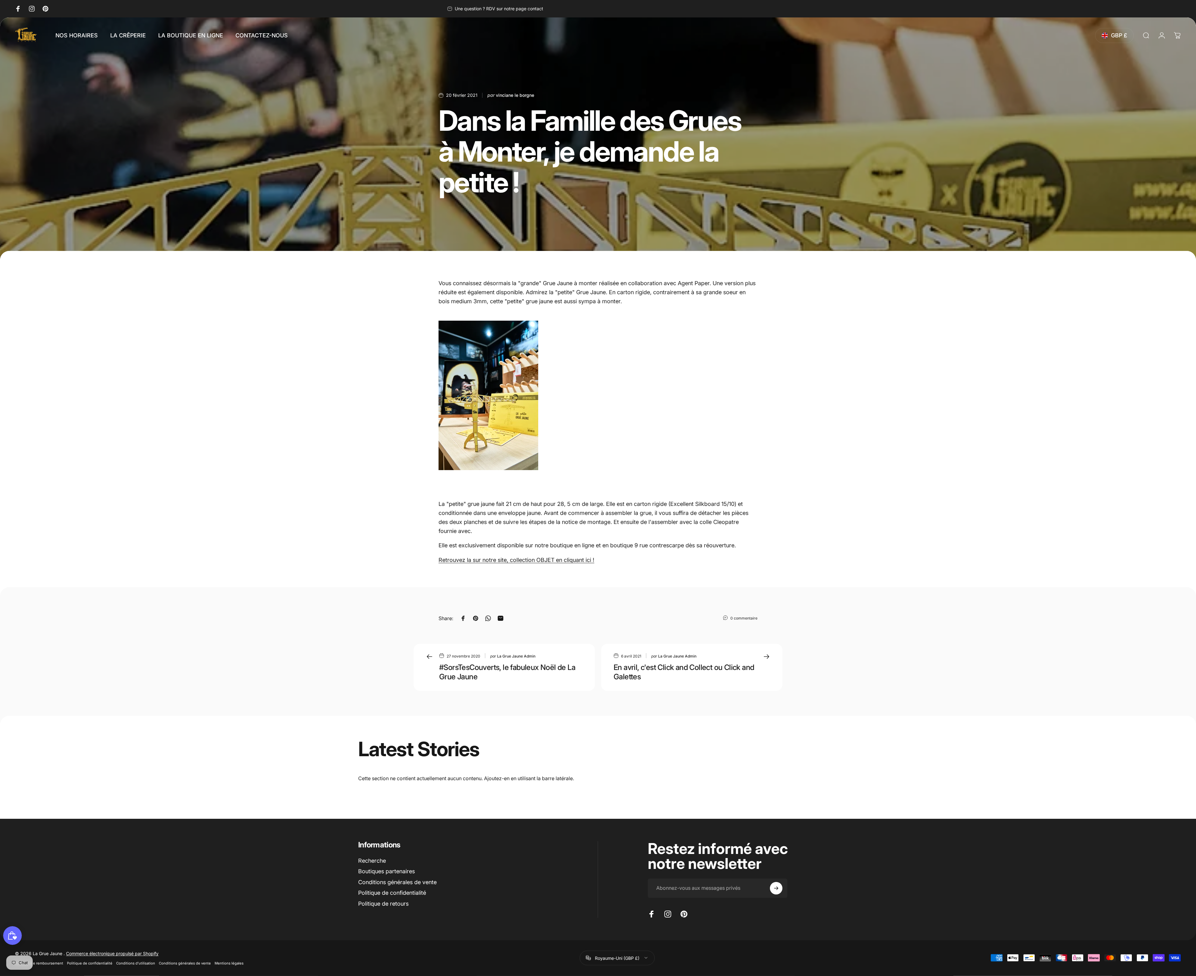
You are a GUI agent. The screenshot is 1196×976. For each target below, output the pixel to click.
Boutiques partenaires (386, 871)
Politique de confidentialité (392, 892)
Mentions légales (229, 963)
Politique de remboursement (39, 963)
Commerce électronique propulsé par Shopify (112, 953)
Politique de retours (383, 903)
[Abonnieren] (776, 888)
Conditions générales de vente (397, 882)
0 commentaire (743, 618)
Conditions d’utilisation (135, 963)
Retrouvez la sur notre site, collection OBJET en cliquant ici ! (516, 560)
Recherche (372, 860)
